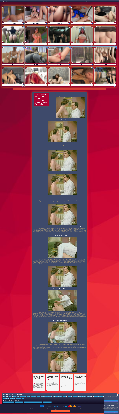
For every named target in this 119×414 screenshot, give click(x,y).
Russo (111, 1)
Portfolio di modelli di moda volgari (37, 402)
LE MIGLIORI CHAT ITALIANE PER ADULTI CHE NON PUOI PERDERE (80, 376)
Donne (83, 1)
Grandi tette (79, 396)
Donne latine (99, 396)
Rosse (10, 396)
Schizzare (38, 396)
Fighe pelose (65, 396)
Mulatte (104, 1)
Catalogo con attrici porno (19, 402)
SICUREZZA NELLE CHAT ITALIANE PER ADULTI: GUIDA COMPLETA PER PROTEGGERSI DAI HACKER (66, 376)
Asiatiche (108, 1)
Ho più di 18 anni (111, 401)
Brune (7, 396)
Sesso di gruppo (33, 396)
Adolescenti (14, 396)
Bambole (21, 396)
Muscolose (84, 396)
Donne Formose (12, 398)
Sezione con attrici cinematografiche (7, 3)
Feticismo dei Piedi (6, 398)
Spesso (23, 398)
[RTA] (117, 403)
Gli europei (115, 1)
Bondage (100, 1)
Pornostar (28, 396)
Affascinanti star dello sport (47, 402)
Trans (89, 1)
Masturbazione (43, 396)
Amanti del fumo (89, 396)
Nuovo (80, 1)
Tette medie (75, 396)
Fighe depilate (60, 396)
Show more (59, 89)
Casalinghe (55, 396)
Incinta (25, 396)
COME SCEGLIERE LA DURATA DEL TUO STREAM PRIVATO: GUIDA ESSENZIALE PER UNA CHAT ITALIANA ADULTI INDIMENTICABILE (38, 378)
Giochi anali (94, 396)
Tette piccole (70, 396)
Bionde (4, 396)
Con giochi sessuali (49, 396)
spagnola (49, 196)
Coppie (92, 1)
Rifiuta (108, 412)
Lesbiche (96, 1)
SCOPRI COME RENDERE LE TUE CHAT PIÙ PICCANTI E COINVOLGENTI (52, 376)
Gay (86, 1)
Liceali (18, 396)
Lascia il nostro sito (106, 403)
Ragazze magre (18, 398)
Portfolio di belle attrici (27, 402)
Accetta (115, 412)
